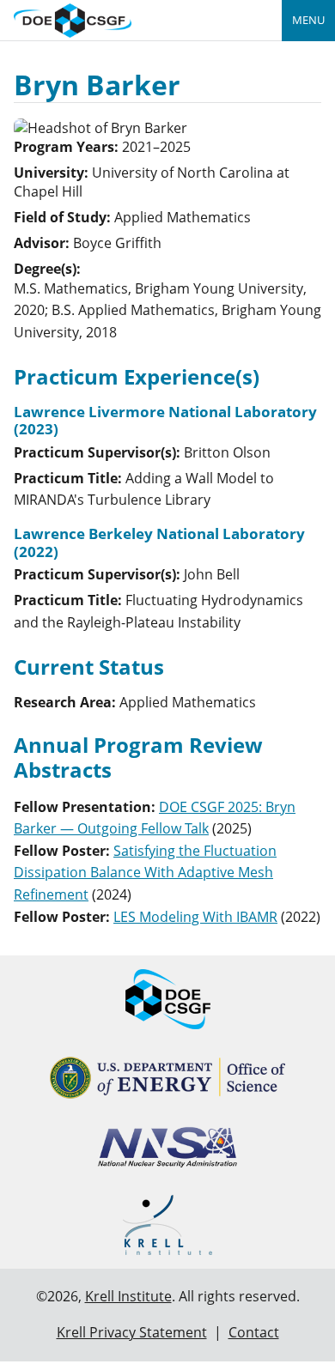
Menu (308, 19)
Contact (253, 1332)
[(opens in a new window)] (168, 1077)
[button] (145, 872)
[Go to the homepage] (72, 18)
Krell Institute (128, 1296)
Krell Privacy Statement (132, 1332)
